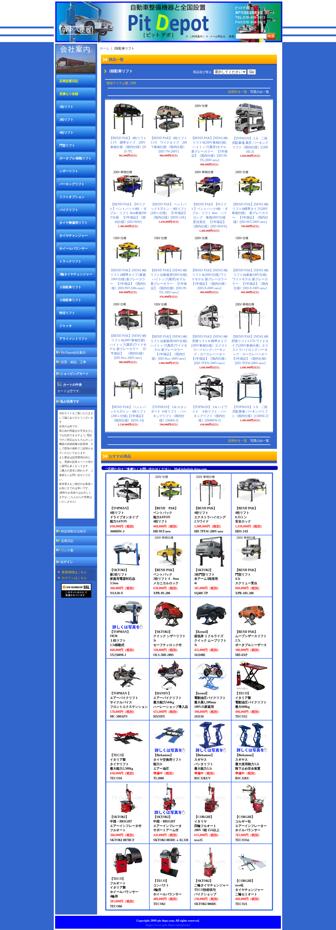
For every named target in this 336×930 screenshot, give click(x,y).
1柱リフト (66, 107)
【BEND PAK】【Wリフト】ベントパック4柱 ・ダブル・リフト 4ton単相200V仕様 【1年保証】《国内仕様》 (127, 213)
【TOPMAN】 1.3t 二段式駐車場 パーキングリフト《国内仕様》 (250, 411)
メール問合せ (217, 36)
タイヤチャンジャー (73, 235)
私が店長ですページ (73, 515)
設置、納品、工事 (73, 362)
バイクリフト (68, 210)
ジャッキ (65, 326)
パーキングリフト (72, 184)
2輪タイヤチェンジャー (75, 274)
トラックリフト (70, 261)
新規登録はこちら (74, 572)
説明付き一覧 (237, 92)
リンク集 (67, 550)
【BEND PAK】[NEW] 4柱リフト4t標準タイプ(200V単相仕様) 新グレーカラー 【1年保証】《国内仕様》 (250, 213)
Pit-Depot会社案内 (73, 352)
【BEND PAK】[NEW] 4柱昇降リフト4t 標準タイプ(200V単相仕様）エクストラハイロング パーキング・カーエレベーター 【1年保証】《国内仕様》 (209, 350)
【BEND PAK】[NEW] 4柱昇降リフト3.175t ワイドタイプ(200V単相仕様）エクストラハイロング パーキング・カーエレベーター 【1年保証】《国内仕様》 (251, 350)
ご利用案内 (196, 36)
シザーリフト (68, 171)
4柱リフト (66, 132)
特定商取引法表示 (73, 531)
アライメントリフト (73, 339)
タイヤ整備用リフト (73, 223)
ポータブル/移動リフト (75, 158)
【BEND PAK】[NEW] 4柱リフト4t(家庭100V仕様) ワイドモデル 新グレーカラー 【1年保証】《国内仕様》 (250, 279)
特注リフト (67, 313)
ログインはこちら (74, 578)
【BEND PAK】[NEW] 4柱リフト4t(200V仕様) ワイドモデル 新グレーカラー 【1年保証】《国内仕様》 (210, 279)
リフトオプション (72, 197)
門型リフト (67, 145)
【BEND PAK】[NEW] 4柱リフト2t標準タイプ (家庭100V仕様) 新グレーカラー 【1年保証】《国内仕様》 (128, 279)
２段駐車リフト (70, 287)
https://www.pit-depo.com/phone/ (168, 925)
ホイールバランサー (73, 248)
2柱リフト (66, 119)
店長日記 (67, 541)
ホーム (104, 48)
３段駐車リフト (70, 300)
